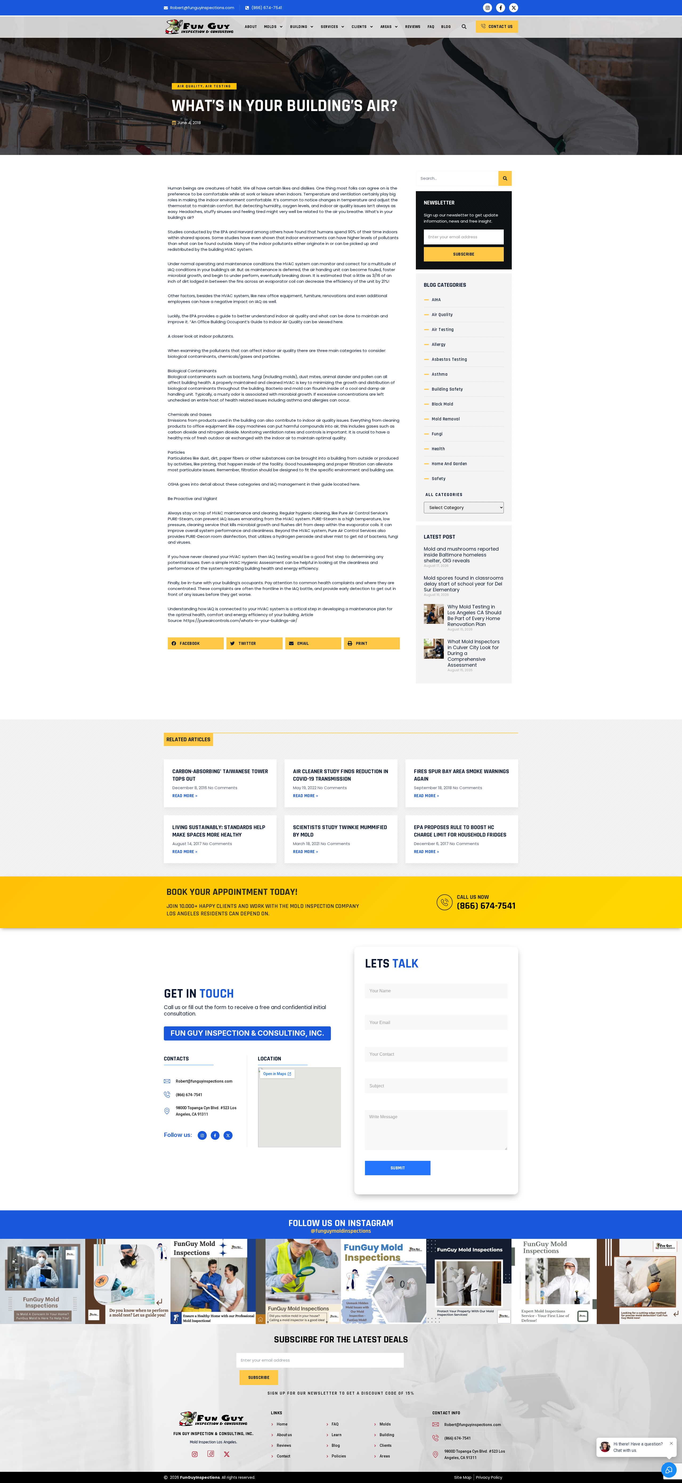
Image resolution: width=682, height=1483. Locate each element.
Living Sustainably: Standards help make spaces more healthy (218, 831)
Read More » (185, 796)
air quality (190, 86)
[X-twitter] (513, 7)
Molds (270, 26)
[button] (464, 26)
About (251, 26)
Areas (386, 26)
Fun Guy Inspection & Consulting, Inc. (213, 1434)
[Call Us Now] (445, 902)
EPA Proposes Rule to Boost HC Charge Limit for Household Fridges (460, 831)
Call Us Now (473, 897)
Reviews (413, 26)
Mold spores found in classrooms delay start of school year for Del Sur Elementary (464, 584)
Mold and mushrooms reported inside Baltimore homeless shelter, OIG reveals (461, 555)
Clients (359, 26)
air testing (218, 86)
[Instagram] (487, 7)
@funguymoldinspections (341, 1231)
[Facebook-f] (500, 7)
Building (298, 26)
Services (329, 26)
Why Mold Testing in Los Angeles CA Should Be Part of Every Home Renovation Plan (474, 615)
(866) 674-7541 (486, 906)
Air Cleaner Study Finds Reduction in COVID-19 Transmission (340, 775)
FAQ (431, 26)
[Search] (505, 178)
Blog (446, 26)
